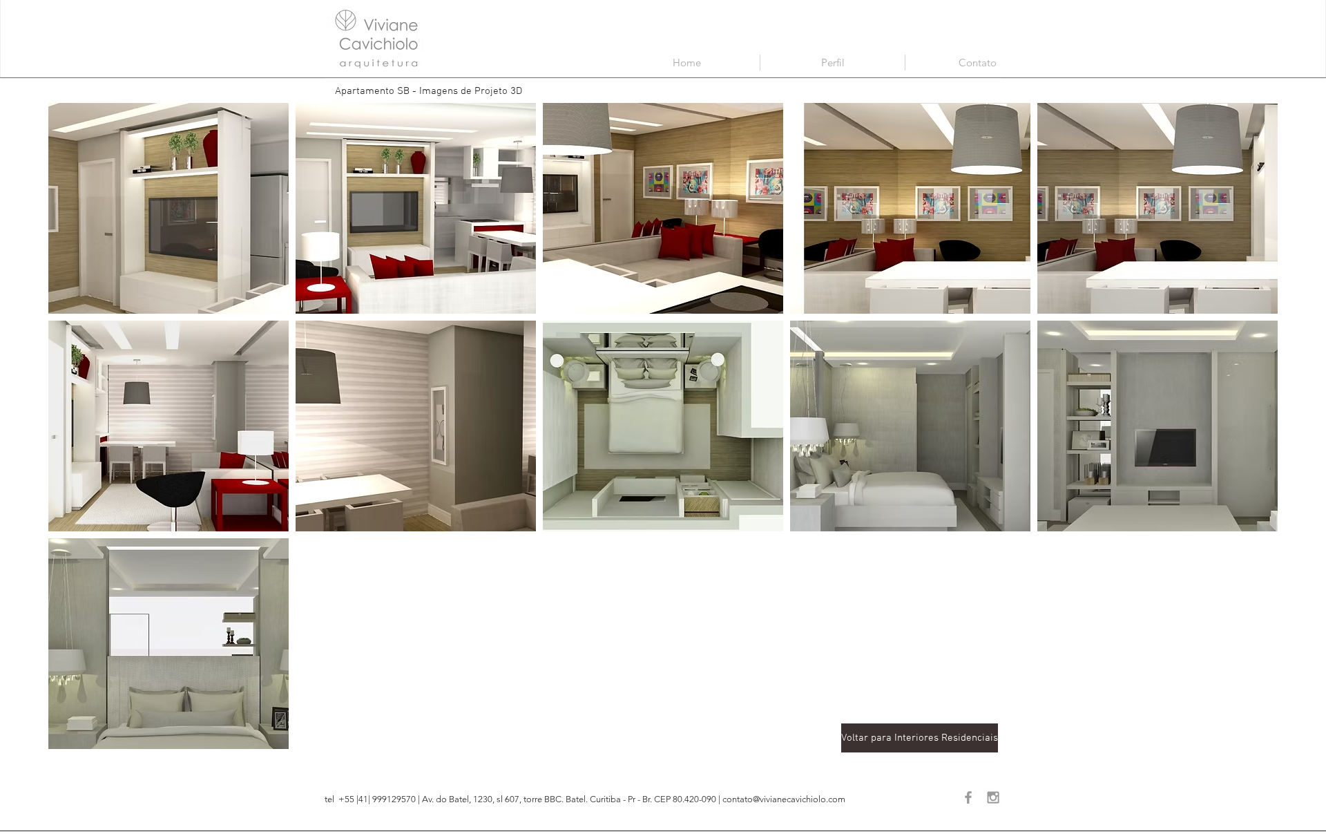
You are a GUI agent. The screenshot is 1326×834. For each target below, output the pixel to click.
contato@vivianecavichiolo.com (783, 799)
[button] (168, 208)
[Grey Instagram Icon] (993, 797)
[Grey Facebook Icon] (968, 797)
